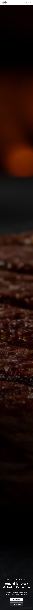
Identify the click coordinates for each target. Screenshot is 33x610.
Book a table (16, 599)
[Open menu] (30, 2)
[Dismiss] (31, 608)
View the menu (16, 604)
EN (26, 2)
